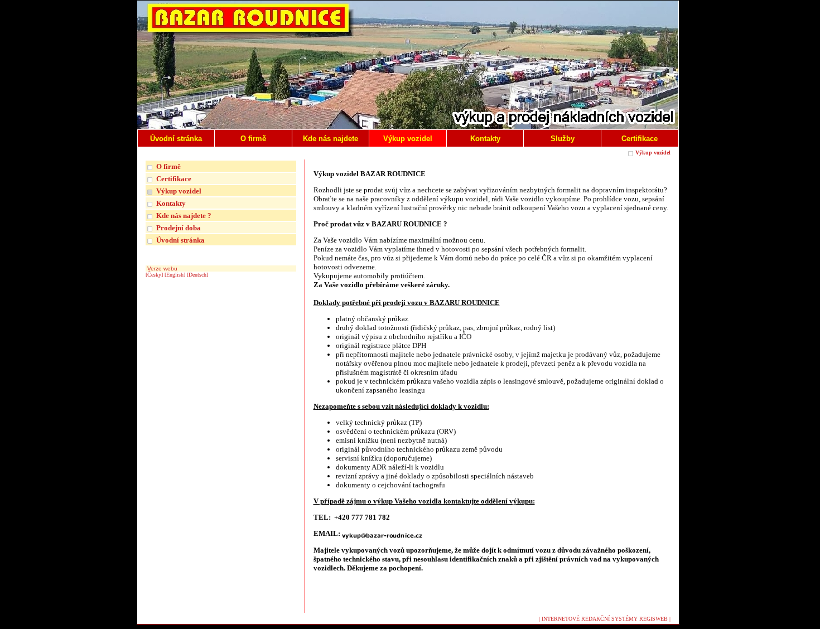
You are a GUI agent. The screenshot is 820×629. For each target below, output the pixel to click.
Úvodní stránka (180, 240)
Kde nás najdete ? (183, 215)
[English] (175, 275)
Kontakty (171, 203)
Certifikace (173, 179)
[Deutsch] (197, 275)
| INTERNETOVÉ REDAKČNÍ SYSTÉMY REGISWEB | (605, 619)
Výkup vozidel (653, 152)
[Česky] (154, 275)
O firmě (168, 166)
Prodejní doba (178, 228)
